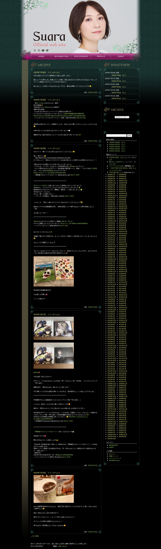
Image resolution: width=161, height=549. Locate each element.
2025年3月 (111, 191)
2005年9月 (122, 436)
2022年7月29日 (92, 141)
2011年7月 (122, 363)
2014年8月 (111, 324)
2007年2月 (111, 420)
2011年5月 (122, 365)
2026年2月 (122, 179)
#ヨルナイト (43, 173)
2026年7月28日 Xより (119, 75)
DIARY (120, 56)
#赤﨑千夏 (80, 114)
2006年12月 (112, 422)
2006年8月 (111, 426)
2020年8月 (122, 248)
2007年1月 (122, 420)
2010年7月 (122, 375)
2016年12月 (123, 295)
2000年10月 (112, 439)
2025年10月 (123, 183)
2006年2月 (111, 432)
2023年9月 (111, 210)
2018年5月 (111, 278)
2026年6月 (122, 174)
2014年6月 (111, 327)
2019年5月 (111, 265)
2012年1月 (122, 356)
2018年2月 (122, 280)
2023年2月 (122, 217)
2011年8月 (111, 363)
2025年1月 (111, 193)
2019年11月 (112, 259)
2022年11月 (112, 221)
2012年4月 (111, 354)
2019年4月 (122, 265)
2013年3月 (122, 341)
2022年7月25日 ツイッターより (47, 473)
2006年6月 (111, 428)
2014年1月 (122, 331)
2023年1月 (111, 219)
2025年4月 (122, 189)
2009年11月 (123, 384)
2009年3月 (122, 392)
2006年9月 (122, 424)
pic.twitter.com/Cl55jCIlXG (57, 173)
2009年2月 (111, 394)
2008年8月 (111, 401)
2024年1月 (111, 206)
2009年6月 (111, 390)
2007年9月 (122, 411)
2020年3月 (111, 255)
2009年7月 (122, 388)
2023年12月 (123, 206)
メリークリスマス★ (116, 166)
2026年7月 (111, 174)
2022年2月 (122, 229)
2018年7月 (111, 276)
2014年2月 (111, 331)
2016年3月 (122, 303)
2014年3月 (122, 329)
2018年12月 (123, 270)
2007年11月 (123, 409)
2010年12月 (112, 371)
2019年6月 (122, 263)
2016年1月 (122, 305)
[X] (34, 51)
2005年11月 (123, 434)
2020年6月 (122, 250)
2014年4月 (111, 329)
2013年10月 (112, 335)
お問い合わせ (62, 546)
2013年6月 (111, 339)
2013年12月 (112, 333)
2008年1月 (122, 407)
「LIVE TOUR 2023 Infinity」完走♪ (121, 168)
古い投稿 (34, 536)
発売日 (36, 372)
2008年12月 (112, 396)
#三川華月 (93, 168)
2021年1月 (111, 244)
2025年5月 (111, 189)
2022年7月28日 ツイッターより (47, 148)
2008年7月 (122, 401)
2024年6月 (122, 200)
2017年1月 (111, 295)
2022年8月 (122, 223)
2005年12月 (112, 434)
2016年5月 (122, 301)
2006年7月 (122, 426)
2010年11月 (123, 371)
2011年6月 (111, 365)
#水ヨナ (36, 173)
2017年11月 (112, 284)
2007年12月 (112, 409)
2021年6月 (122, 238)
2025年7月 (111, 187)
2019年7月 (111, 263)
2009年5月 (122, 390)
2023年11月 (112, 208)
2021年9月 (111, 236)
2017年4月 (122, 291)
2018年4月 (122, 278)
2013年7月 (122, 337)
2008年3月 (122, 405)
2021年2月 (122, 242)
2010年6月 (111, 377)
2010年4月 (111, 379)
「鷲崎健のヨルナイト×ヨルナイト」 (46, 431)
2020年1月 (111, 257)
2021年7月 (111, 238)
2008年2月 (111, 407)
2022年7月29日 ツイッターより (47, 100)
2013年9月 (122, 335)
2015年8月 (111, 312)
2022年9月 (111, 223)
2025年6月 (122, 187)
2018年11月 (112, 272)
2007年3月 (122, 417)
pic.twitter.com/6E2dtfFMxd (79, 223)
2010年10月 (112, 373)
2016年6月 (111, 301)
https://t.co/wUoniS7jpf (58, 116)
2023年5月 (111, 215)
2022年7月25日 (92, 532)
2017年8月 (122, 286)
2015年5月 (122, 314)
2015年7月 (122, 312)
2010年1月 (122, 382)
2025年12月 (123, 181)
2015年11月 (123, 308)
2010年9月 (122, 373)
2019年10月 (123, 259)
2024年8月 (122, 198)
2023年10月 (123, 208)
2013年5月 (122, 339)
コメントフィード (115, 458)
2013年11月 (123, 333)
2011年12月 (112, 358)
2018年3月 (111, 280)
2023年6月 (122, 212)
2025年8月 (122, 185)
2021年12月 (123, 231)
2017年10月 (123, 284)
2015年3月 (122, 316)
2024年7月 (111, 200)
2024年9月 (111, 198)
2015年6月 (111, 314)
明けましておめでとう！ (117, 162)
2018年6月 (122, 276)
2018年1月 (111, 282)
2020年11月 (112, 246)
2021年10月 (123, 234)
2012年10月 (112, 348)
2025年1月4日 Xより (117, 157)
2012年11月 (123, 346)
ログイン (112, 454)
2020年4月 (122, 253)
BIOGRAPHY (113, 445)
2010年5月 (122, 377)
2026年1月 (111, 181)
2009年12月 (112, 384)
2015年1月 (122, 318)
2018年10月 (123, 272)
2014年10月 (112, 322)
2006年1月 (122, 432)
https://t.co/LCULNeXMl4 (42, 116)
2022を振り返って (115, 172)
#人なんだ (84, 417)
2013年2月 (111, 343)
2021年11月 (112, 234)
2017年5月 (111, 291)
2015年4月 (111, 316)
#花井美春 (49, 171)
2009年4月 (111, 392)
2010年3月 (122, 379)
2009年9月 (122, 386)
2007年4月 (111, 417)
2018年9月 (111, 274)
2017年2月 (122, 293)
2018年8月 (122, 274)
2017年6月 (122, 289)
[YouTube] (43, 51)
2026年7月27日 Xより (119, 81)
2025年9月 (111, 185)
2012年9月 (122, 348)
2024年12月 (123, 193)
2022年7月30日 (92, 92)
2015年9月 (122, 310)
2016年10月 (123, 297)
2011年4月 (111, 367)
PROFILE (101, 56)
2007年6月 (111, 415)
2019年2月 (122, 267)
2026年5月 (111, 176)
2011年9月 (122, 360)
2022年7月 (111, 225)
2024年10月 (123, 196)
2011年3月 (122, 367)
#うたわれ (40, 103)
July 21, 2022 (65, 457)
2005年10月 (112, 436)
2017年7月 (111, 289)
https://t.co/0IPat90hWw (65, 455)
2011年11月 (123, 358)
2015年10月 (112, 310)
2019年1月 (111, 270)
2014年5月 (122, 327)
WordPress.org (114, 460)
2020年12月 (123, 244)
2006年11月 (123, 422)
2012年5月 (122, 352)
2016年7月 (122, 299)
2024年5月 (111, 202)
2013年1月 (122, 343)
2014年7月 (122, 324)
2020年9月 (111, 248)
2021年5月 (111, 240)
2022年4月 (122, 227)
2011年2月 (111, 369)
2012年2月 (111, 356)
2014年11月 (123, 320)
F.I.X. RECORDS (55, 546)
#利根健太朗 (72, 114)
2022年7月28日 (92, 307)
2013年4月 (111, 341)
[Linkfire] (47, 51)
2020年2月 (122, 255)
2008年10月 (112, 398)
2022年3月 (111, 229)
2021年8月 (122, 236)
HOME (41, 56)
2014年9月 (122, 322)
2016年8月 (111, 299)
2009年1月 (122, 394)
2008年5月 (122, 403)
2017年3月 (111, 293)
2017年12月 (123, 282)
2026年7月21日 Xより (119, 98)
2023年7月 (111, 212)
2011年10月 (112, 360)
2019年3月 (111, 267)
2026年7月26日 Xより (119, 87)
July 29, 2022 (81, 118)
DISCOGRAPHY (81, 56)
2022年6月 (122, 225)
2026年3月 (111, 179)
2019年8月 (122, 261)
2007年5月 (122, 415)
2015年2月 (111, 318)
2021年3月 (111, 242)
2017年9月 (111, 286)
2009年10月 (112, 386)
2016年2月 (111, 305)
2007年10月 (112, 411)
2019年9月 (111, 261)
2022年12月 (123, 219)
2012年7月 (122, 350)
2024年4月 (122, 202)
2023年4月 (122, 215)
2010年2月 (111, 382)
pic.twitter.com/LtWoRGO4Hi (75, 116)
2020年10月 (123, 246)
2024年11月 (112, 196)
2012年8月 (111, 350)
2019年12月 (123, 257)
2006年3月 (122, 430)
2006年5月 (122, 428)
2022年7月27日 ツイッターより (47, 314)
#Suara (47, 107)
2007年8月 (111, 413)
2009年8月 (111, 388)
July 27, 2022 (74, 175)
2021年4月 (122, 240)
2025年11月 (112, 183)
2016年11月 (112, 297)
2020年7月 (111, 250)
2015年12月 (112, 308)
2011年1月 (122, 369)
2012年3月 (122, 354)
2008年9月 (122, 398)
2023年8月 (122, 210)
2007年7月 (122, 413)
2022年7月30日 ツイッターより (47, 72)
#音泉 (66, 114)
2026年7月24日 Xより (119, 92)
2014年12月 (112, 320)
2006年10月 (112, 424)
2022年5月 (111, 227)
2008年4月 (111, 405)
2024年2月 (122, 204)
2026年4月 (122, 176)
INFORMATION (61, 56)
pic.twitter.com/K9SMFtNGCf (43, 419)
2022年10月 (123, 221)
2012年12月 (112, 346)
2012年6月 (111, 352)
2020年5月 (111, 253)
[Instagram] (38, 51)
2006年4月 (111, 430)
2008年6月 (111, 403)
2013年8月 (111, 337)
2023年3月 (111, 217)
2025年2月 (122, 191)
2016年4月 (111, 303)
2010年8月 (111, 375)
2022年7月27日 (92, 465)
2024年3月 (111, 204)
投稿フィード (113, 456)
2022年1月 (111, 231)
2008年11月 (123, 396)
